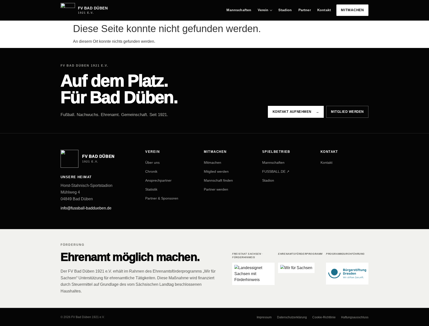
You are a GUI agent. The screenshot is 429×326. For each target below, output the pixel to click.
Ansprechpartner (158, 180)
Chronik (151, 171)
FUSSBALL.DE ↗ (275, 171)
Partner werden (216, 189)
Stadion (285, 10)
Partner (304, 10)
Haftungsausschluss (354, 317)
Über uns (152, 162)
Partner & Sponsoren (161, 198)
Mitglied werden (347, 112)
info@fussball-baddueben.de (86, 208)
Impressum (264, 317)
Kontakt (324, 10)
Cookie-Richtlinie (324, 317)
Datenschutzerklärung (292, 317)
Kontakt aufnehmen (296, 112)
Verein (263, 10)
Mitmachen (352, 10)
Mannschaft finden (218, 180)
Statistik (151, 189)
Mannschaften (238, 10)
